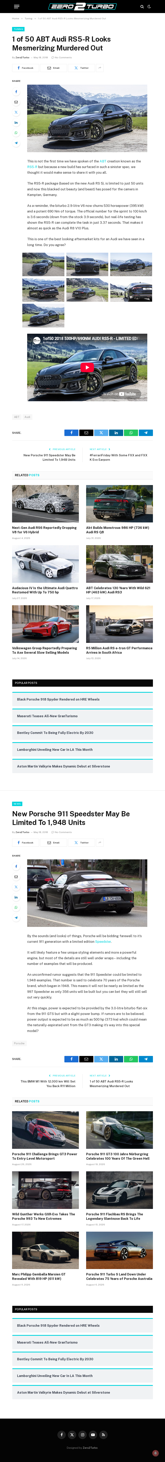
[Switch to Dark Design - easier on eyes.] (148, 6)
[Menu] (16, 6)
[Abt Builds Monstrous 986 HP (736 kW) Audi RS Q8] (119, 504)
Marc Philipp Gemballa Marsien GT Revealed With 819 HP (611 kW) (39, 1276)
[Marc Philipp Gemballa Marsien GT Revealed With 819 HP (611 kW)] (45, 1250)
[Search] (142, 6)
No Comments (63, 57)
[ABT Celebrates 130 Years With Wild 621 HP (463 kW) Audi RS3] (119, 564)
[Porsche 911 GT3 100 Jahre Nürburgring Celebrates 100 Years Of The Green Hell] (119, 1130)
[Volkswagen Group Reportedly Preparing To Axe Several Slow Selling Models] (45, 624)
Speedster (103, 942)
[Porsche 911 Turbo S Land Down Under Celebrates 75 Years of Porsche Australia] (119, 1250)
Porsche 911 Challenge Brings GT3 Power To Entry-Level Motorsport (44, 1156)
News (17, 804)
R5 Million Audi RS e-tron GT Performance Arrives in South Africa (119, 650)
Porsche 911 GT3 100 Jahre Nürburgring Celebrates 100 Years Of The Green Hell (118, 1156)
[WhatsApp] (16, 133)
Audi (27, 417)
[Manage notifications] (155, 1453)
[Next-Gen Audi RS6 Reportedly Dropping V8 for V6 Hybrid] (45, 504)
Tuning (18, 29)
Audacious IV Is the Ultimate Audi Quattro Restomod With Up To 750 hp (45, 590)
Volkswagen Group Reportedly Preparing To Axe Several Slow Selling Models (44, 650)
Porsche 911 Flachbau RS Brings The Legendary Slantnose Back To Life (114, 1216)
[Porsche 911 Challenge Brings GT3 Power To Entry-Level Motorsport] (45, 1130)
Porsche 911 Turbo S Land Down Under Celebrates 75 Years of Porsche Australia (119, 1276)
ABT (103, 161)
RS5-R (32, 167)
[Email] (16, 102)
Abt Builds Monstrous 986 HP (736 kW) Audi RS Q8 (117, 530)
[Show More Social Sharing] (100, 68)
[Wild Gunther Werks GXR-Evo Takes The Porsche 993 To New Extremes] (45, 1190)
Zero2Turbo (22, 57)
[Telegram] (16, 143)
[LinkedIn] (16, 122)
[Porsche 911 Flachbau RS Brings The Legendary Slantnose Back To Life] (119, 1190)
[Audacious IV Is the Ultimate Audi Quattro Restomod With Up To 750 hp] (45, 564)
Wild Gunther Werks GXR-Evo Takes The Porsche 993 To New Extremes (43, 1216)
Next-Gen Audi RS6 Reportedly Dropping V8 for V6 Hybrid (44, 530)
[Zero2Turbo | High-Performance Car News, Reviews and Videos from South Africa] (82, 6)
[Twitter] (16, 112)
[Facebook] (16, 92)
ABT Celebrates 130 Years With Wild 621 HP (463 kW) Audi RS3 (118, 590)
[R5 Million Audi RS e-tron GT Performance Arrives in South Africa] (119, 624)
